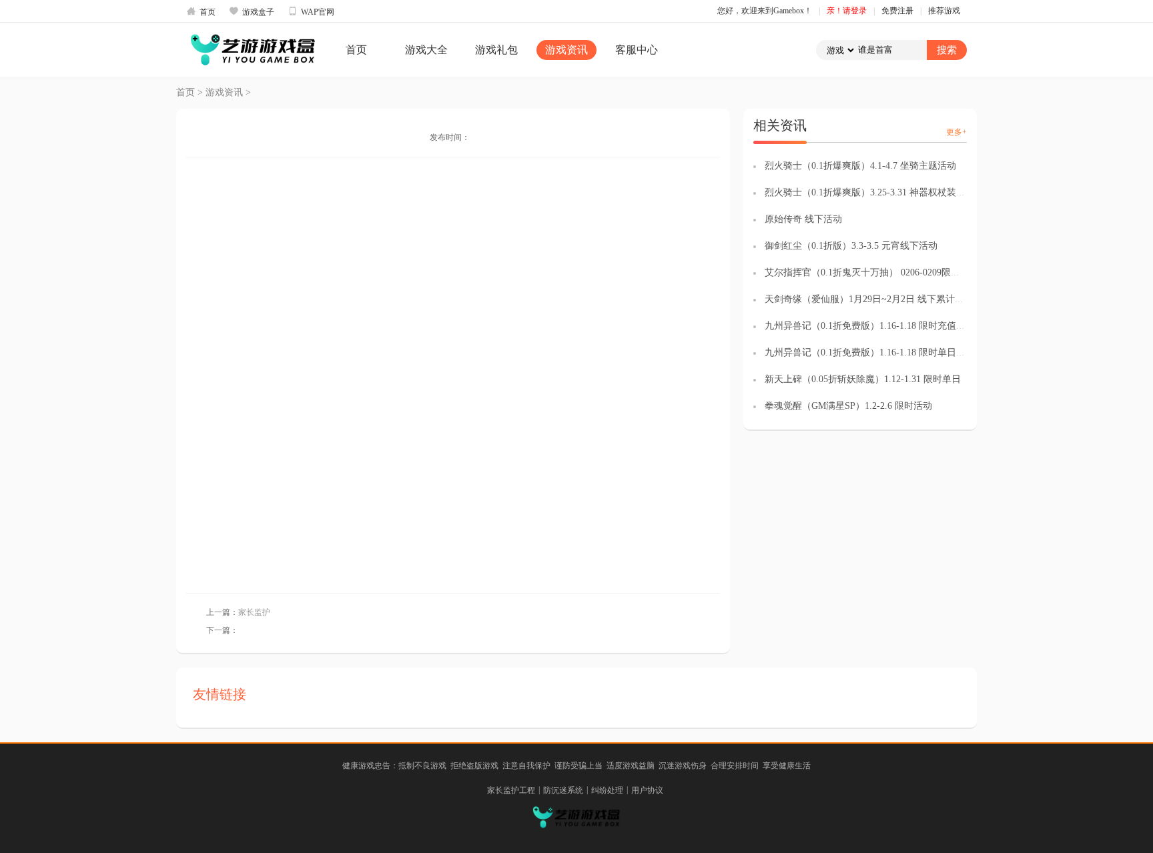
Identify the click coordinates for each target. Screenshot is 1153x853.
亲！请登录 (847, 10)
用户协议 (647, 790)
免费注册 (897, 10)
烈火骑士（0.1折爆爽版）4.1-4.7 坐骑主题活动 (860, 166)
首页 (201, 11)
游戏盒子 (251, 11)
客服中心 (636, 49)
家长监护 (254, 612)
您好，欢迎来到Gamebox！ (764, 10)
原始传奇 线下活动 (803, 219)
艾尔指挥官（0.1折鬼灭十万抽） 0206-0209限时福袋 (872, 272)
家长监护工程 (511, 790)
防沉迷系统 (563, 790)
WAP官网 (311, 11)
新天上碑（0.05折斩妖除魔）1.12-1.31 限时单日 (863, 379)
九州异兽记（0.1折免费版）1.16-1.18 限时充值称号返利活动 (888, 326)
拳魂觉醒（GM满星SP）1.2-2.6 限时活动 (848, 406)
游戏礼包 (496, 49)
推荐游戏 (944, 10)
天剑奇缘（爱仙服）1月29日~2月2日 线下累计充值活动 (878, 299)
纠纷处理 (607, 790)
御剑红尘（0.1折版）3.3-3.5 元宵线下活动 (851, 246)
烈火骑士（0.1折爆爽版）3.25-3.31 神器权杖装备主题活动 (884, 192)
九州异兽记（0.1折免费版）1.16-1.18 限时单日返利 (870, 352)
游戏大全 (426, 49)
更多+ (956, 132)
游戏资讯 (566, 49)
